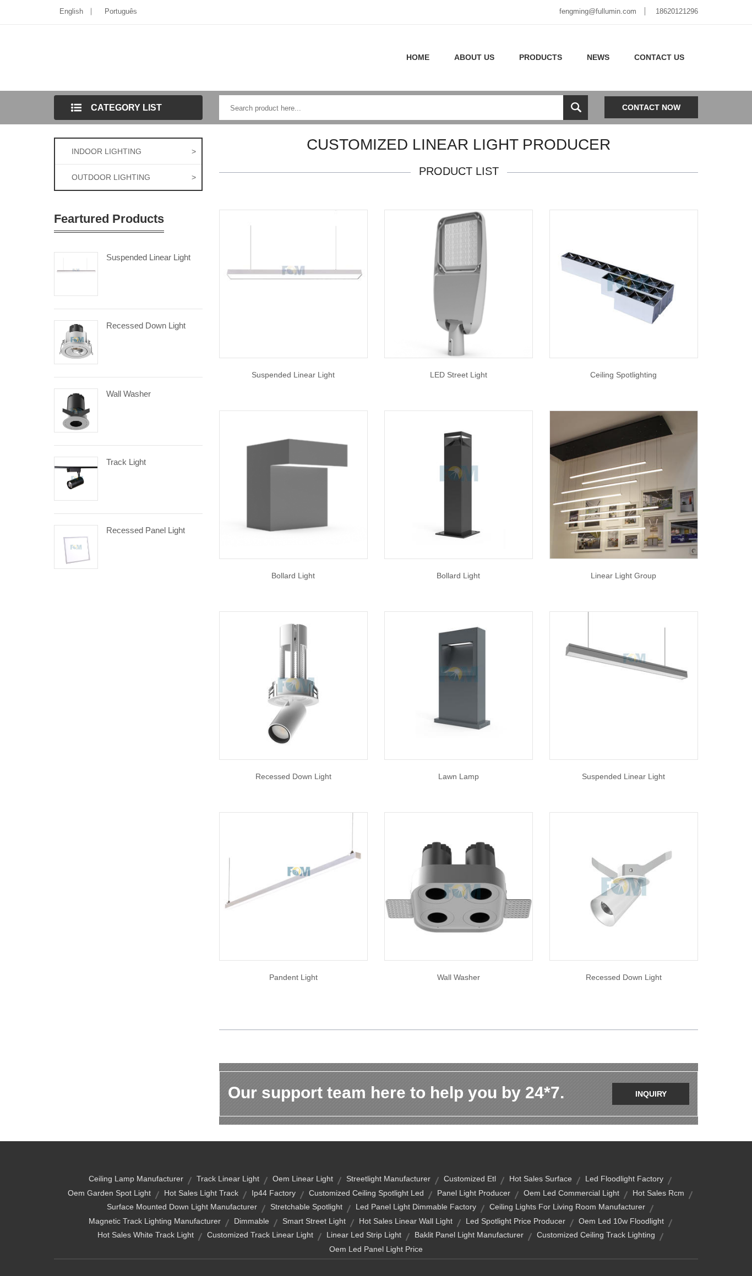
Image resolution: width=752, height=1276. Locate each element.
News (598, 57)
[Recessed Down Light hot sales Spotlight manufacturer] (623, 885)
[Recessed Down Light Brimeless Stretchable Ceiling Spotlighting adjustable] (293, 685)
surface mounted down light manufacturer (182, 1206)
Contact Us (659, 57)
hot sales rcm (658, 1193)
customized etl (470, 1178)
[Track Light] (76, 477)
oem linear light (303, 1178)
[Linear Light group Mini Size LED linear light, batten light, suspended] (623, 484)
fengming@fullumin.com (597, 11)
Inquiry (651, 1093)
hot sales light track (201, 1193)
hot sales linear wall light (406, 1221)
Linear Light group (623, 575)
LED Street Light (458, 374)
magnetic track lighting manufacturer (155, 1221)
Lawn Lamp (458, 776)
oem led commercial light (571, 1193)
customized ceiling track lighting (596, 1234)
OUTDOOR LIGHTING (134, 177)
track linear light (228, 1178)
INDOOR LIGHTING (134, 151)
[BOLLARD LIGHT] (293, 484)
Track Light (126, 462)
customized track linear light (260, 1234)
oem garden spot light (109, 1193)
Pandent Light (293, 977)
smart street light (314, 1221)
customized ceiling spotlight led (366, 1193)
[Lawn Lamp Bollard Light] (458, 685)
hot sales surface (540, 1178)
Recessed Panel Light (145, 530)
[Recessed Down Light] (76, 341)
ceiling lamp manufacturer (136, 1178)
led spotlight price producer (515, 1221)
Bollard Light (293, 575)
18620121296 (677, 11)
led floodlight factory (624, 1178)
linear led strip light (363, 1234)
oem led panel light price (376, 1249)
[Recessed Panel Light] (76, 545)
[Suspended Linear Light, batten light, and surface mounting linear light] (623, 685)
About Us (474, 57)
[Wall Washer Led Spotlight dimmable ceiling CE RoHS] (458, 885)
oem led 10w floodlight (621, 1221)
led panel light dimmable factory (416, 1206)
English (71, 11)
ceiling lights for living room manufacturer (567, 1206)
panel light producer (473, 1193)
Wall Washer (128, 393)
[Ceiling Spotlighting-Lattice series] (623, 283)
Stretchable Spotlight (306, 1206)
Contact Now (651, 107)
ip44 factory (274, 1193)
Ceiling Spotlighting (623, 374)
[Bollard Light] (458, 484)
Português (121, 11)
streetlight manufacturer (388, 1178)
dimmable (251, 1221)
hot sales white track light (145, 1234)
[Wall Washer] (76, 409)
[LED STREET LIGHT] (458, 283)
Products (540, 57)
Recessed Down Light (146, 325)
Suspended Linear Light (148, 257)
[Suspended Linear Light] (76, 273)
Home (417, 57)
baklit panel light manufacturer (469, 1234)
